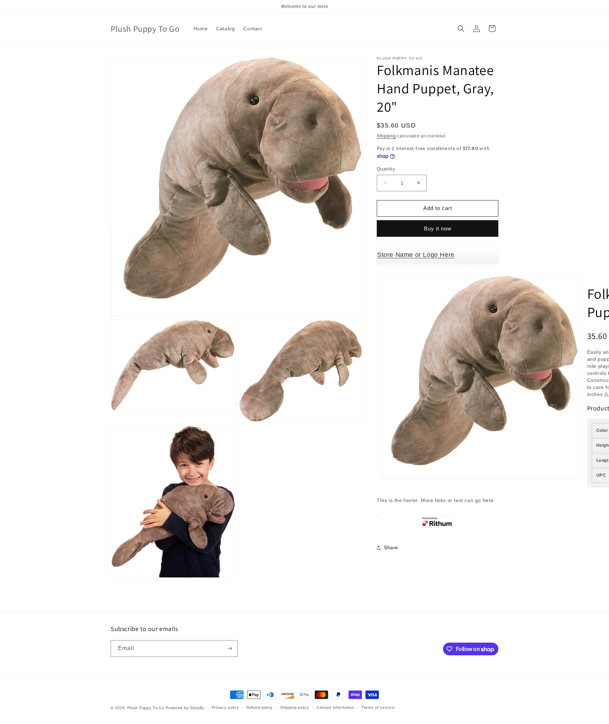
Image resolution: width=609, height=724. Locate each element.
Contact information (335, 707)
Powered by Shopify (185, 708)
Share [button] (391, 547)
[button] (461, 28)
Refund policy (259, 707)
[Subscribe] (229, 648)
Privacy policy (225, 707)
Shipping (386, 136)
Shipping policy (294, 707)
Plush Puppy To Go (146, 708)
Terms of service (378, 707)
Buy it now (437, 228)
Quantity (386, 169)
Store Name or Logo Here (416, 254)
